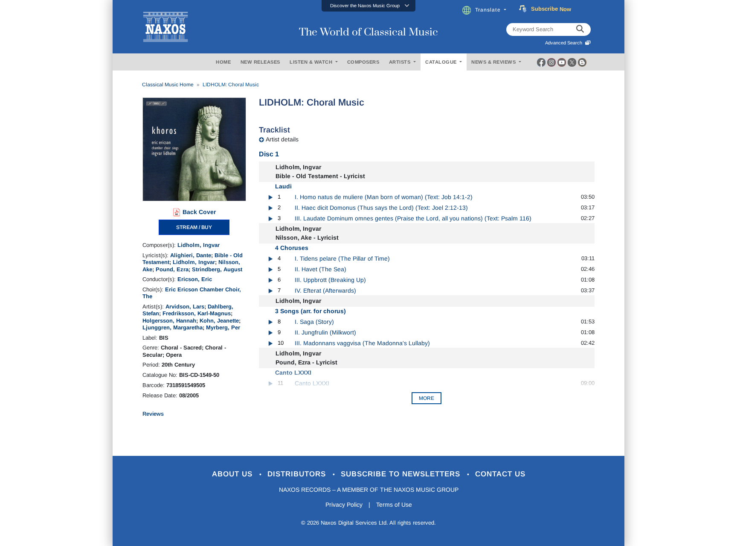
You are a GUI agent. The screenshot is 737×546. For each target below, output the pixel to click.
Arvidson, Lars (184, 306)
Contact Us (500, 474)
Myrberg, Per (223, 327)
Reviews (153, 414)
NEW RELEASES (260, 62)
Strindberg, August (217, 269)
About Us (233, 474)
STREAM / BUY (194, 227)
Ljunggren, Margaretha (172, 327)
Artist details (282, 139)
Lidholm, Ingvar (198, 245)
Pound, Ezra (172, 269)
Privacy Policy (344, 504)
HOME (223, 62)
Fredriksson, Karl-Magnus (196, 313)
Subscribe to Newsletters (402, 474)
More (426, 398)
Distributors (297, 474)
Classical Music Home (168, 85)
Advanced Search (565, 42)
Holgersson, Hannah (169, 320)
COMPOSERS (363, 62)
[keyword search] (580, 29)
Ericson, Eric (194, 279)
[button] (368, 6)
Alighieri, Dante (190, 255)
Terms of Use (394, 504)
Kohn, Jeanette (219, 320)
